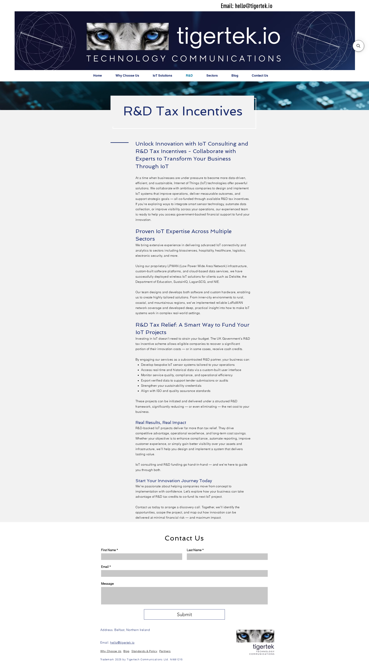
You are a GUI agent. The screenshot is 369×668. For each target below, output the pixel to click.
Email (106, 567)
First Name (109, 550)
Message (107, 583)
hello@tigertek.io (253, 6)
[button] (358, 46)
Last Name (195, 550)
